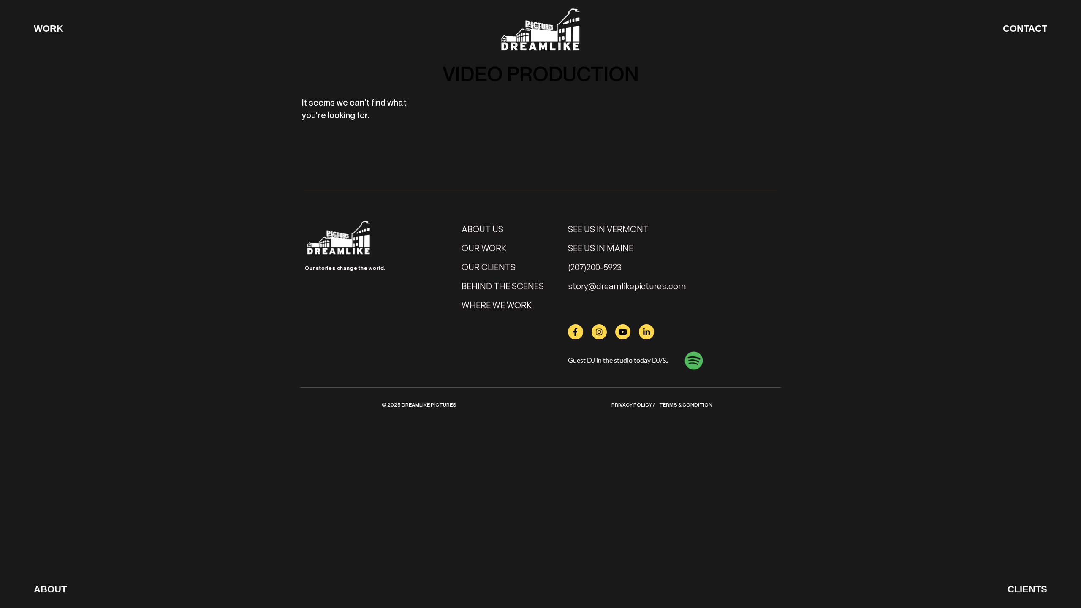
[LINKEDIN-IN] (646, 331)
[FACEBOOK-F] (575, 331)
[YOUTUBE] (622, 331)
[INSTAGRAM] (599, 331)
